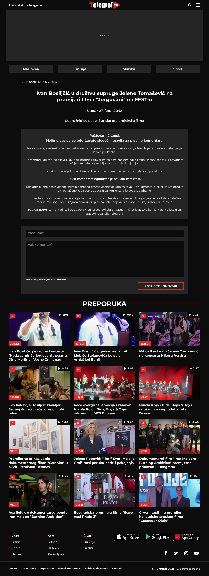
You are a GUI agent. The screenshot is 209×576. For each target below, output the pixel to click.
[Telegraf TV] (196, 553)
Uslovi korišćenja (69, 568)
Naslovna (31, 69)
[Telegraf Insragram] (186, 553)
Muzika (129, 69)
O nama (13, 568)
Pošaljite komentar (161, 286)
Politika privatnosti (96, 568)
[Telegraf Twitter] (176, 553)
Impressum (47, 568)
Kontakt (117, 568)
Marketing (29, 568)
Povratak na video (39, 81)
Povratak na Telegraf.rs (27, 5)
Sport (177, 69)
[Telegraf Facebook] (166, 553)
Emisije (80, 69)
